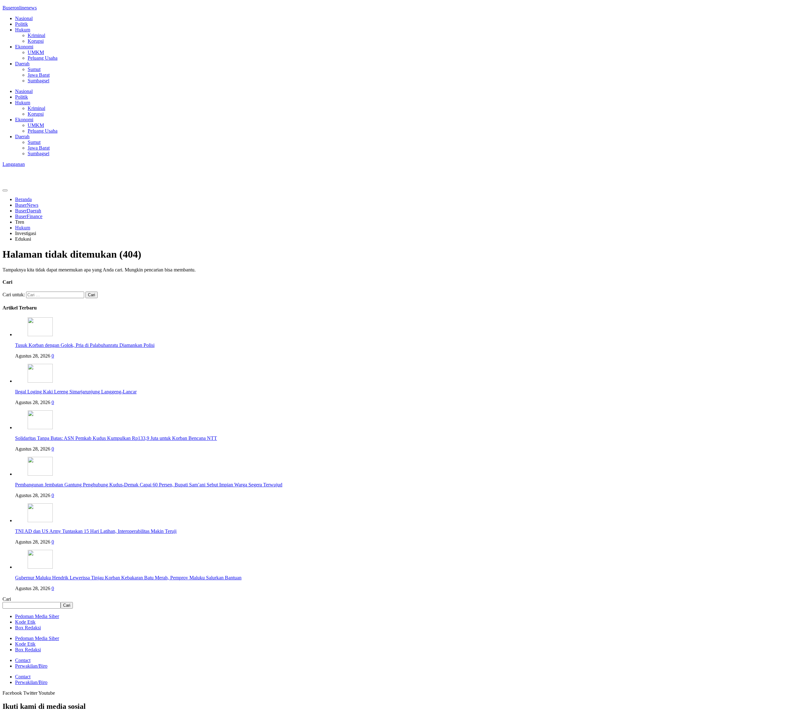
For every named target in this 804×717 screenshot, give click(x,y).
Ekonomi (24, 46)
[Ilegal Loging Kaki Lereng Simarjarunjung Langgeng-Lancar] (40, 381)
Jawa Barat (39, 75)
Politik (21, 24)
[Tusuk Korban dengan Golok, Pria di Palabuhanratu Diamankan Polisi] (40, 334)
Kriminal (36, 35)
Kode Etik (25, 622)
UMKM (36, 52)
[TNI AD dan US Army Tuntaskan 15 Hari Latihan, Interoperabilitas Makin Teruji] (40, 520)
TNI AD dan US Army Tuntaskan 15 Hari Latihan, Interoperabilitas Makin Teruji (96, 531)
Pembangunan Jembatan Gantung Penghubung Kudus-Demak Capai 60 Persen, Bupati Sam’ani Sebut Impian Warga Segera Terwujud (148, 484)
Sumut (34, 69)
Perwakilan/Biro (31, 666)
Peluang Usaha (42, 58)
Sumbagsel (38, 80)
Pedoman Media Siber (37, 616)
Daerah (22, 63)
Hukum (22, 29)
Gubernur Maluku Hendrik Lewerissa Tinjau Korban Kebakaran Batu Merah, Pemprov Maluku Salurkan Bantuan (128, 577)
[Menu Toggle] (5, 190)
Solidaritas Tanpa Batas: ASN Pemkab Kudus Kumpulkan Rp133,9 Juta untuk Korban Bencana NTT (116, 438)
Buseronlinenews (20, 7)
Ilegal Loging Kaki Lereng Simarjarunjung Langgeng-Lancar (76, 391)
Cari (7, 599)
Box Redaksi (28, 627)
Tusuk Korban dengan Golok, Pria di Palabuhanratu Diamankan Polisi (85, 345)
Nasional (24, 18)
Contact (22, 660)
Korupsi (36, 41)
